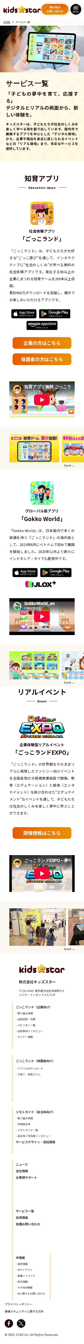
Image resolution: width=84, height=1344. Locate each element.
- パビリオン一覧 (25, 1025)
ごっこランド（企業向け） (34, 1007)
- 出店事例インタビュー (29, 1031)
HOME (7, 22)
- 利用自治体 (23, 1124)
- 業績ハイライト (25, 1276)
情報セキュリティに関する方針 (24, 1311)
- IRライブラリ (24, 1269)
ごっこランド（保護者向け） (35, 1061)
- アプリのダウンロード (29, 1068)
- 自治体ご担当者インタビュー (33, 1136)
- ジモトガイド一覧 (27, 1130)
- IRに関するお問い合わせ (30, 1293)
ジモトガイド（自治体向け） (35, 1112)
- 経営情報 (22, 1264)
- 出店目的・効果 (25, 1019)
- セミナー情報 (24, 1037)
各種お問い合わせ (28, 1224)
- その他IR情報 (24, 1287)
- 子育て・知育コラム (28, 1074)
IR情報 (20, 1258)
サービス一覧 (25, 1211)
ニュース (22, 1164)
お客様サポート (26, 1177)
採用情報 (22, 1218)
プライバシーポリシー (19, 1304)
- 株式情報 (22, 1281)
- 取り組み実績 (24, 1013)
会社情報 (22, 1171)
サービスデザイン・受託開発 (35, 1142)
